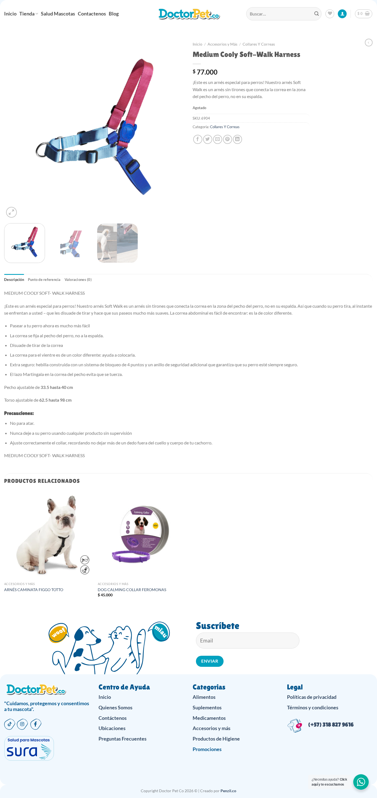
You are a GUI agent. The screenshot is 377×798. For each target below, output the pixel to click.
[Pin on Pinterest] (227, 139)
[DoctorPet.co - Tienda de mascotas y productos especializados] (188, 14)
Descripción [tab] (14, 279)
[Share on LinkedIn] (237, 139)
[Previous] (15, 129)
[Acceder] (342, 14)
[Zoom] (11, 212)
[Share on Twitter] (207, 139)
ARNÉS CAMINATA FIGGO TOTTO (33, 589)
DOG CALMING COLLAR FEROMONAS (132, 589)
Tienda (26, 14)
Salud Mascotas (58, 14)
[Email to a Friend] (217, 139)
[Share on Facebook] (197, 139)
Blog (114, 14)
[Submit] (316, 14)
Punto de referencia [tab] (44, 279)
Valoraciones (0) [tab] (78, 279)
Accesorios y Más (222, 44)
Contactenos (92, 14)
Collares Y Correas (259, 44)
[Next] (174, 129)
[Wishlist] (329, 13)
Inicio (10, 14)
